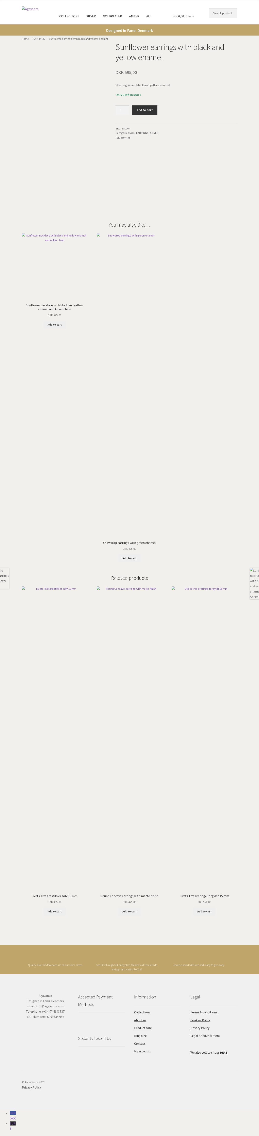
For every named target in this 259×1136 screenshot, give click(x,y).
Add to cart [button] (55, 324)
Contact (139, 1043)
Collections (142, 1012)
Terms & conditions (203, 1012)
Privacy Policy (199, 1028)
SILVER (91, 16)
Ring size (140, 1036)
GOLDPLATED (112, 16)
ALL (148, 16)
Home (25, 39)
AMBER (134, 16)
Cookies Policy (200, 1020)
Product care (143, 1028)
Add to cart (145, 110)
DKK (13, 1115)
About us (140, 1020)
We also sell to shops (208, 1052)
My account (142, 1051)
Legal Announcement (205, 1036)
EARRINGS (39, 39)
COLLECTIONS (69, 16)
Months (126, 137)
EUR (13, 1126)
